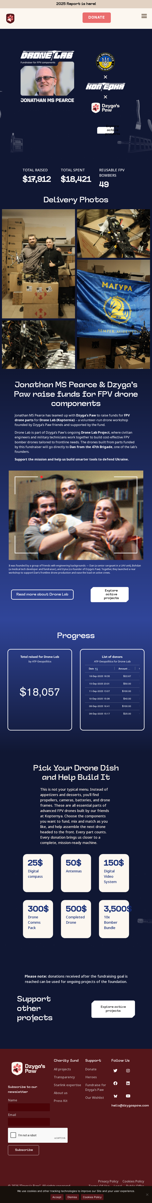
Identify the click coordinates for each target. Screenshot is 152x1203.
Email (12, 1115)
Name (12, 1100)
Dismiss (72, 1197)
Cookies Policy (92, 1197)
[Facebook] (115, 1083)
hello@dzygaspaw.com (130, 1105)
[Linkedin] (128, 1083)
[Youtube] (128, 1096)
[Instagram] (128, 1071)
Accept (57, 1197)
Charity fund (66, 1060)
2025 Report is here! (76, 4)
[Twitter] (115, 1071)
